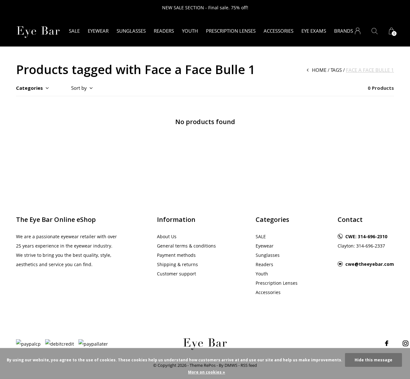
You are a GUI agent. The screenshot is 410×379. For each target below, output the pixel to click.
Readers (164, 31)
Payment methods (176, 255)
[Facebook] (386, 343)
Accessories (278, 31)
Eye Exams (313, 31)
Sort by (79, 88)
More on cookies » (206, 372)
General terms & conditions (186, 246)
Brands (343, 31)
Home (319, 70)
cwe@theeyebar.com (369, 264)
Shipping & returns (177, 264)
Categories (29, 88)
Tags (336, 70)
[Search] (375, 31)
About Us (166, 236)
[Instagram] (405, 343)
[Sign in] (357, 31)
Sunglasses (131, 31)
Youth (190, 31)
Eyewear (98, 31)
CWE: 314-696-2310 (366, 236)
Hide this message (373, 360)
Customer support (176, 274)
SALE (74, 31)
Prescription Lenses (231, 31)
